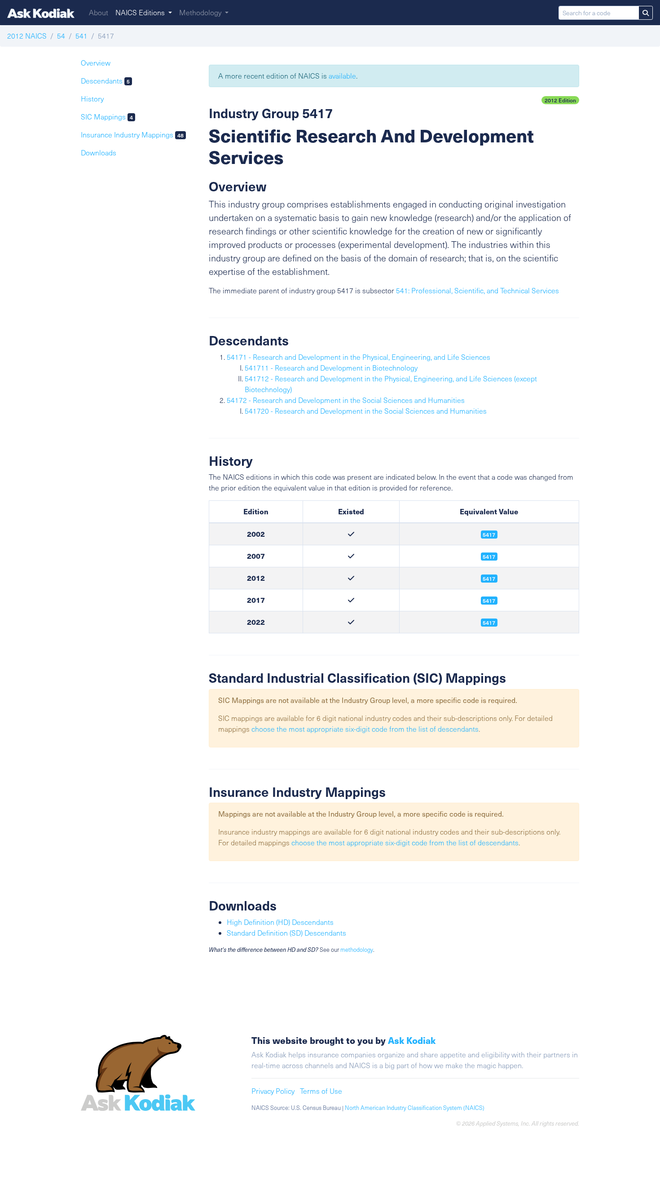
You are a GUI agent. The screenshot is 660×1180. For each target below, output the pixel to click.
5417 (489, 578)
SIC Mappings (107, 116)
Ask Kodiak (412, 1040)
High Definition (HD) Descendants (280, 922)
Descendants (105, 80)
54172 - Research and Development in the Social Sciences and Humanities (346, 400)
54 (61, 35)
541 (81, 35)
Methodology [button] (201, 12)
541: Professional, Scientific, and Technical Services (477, 290)
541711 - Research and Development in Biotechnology (331, 367)
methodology (356, 950)
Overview (95, 62)
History (92, 98)
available (342, 75)
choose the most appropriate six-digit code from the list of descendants (365, 729)
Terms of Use (321, 1091)
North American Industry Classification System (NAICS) (414, 1108)
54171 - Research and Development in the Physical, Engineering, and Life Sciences (358, 357)
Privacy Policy (273, 1091)
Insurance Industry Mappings (132, 134)
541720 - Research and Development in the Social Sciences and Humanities (366, 410)
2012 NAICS (27, 35)
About (98, 12)
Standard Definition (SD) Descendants (286, 932)
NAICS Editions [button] (141, 12)
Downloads (98, 152)
